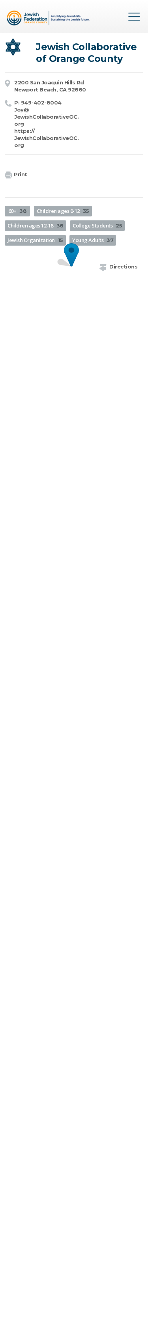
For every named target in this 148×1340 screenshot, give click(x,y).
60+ (17, 210)
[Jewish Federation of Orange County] (49, 19)
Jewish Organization (35, 240)
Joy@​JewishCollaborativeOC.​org (46, 116)
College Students (97, 225)
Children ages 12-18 (35, 225)
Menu (134, 16)
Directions (123, 266)
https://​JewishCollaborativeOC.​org (46, 138)
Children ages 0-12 (63, 210)
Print (20, 174)
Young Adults (92, 240)
